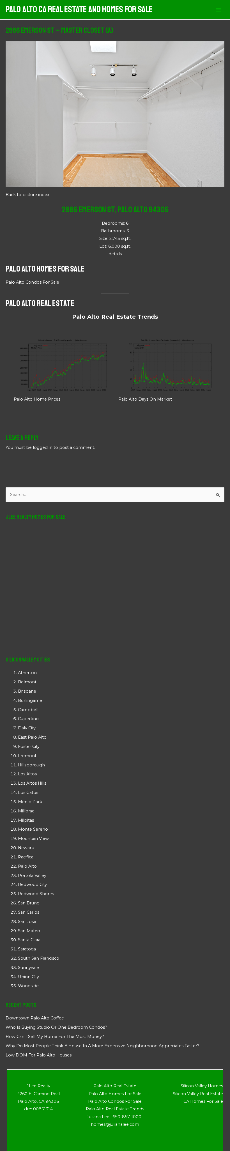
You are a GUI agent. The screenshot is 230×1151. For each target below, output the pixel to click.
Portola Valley (32, 875)
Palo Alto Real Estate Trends (115, 316)
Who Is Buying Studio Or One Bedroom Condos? (56, 1027)
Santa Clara (29, 939)
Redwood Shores (36, 893)
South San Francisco (38, 958)
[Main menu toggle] (218, 10)
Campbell (28, 709)
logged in (42, 447)
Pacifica (25, 857)
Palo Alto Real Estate (40, 303)
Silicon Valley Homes (202, 1085)
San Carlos (28, 912)
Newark (26, 847)
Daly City (27, 727)
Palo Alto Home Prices (37, 399)
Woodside (28, 985)
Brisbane (27, 691)
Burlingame (30, 700)
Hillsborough (31, 765)
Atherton (27, 672)
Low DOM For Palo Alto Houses (39, 1055)
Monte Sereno (33, 829)
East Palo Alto (32, 737)
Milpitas (26, 820)
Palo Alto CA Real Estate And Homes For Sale (79, 9)
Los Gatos (28, 792)
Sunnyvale (28, 967)
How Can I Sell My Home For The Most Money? (55, 1036)
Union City (28, 976)
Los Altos (27, 773)
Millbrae (26, 811)
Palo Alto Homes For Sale (45, 268)
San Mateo (29, 930)
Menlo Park (30, 801)
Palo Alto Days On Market (145, 399)
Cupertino (28, 718)
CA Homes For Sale (203, 1101)
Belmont (27, 681)
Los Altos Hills (32, 783)
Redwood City (32, 884)
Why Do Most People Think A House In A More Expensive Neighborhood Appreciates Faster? (102, 1045)
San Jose (27, 921)
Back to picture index (27, 194)
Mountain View (33, 838)
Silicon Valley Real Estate (198, 1093)
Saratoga (27, 949)
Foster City (29, 746)
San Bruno (29, 903)
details (115, 253)
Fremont (27, 755)
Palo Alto (27, 866)
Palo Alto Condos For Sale (32, 282)
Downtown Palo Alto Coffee (35, 1018)
